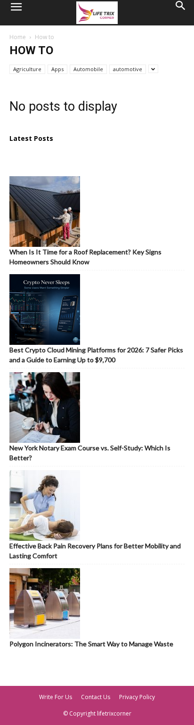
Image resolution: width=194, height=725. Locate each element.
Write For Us (55, 697)
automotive (127, 69)
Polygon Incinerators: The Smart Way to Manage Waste (91, 644)
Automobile (88, 69)
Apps (57, 69)
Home (17, 37)
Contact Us (95, 697)
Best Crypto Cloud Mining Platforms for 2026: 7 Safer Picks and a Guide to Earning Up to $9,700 (96, 355)
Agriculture (27, 69)
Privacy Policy (137, 697)
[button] (16, 12)
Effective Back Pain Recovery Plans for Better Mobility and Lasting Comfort (95, 551)
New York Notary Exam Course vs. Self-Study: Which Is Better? (89, 453)
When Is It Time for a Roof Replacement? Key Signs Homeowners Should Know (85, 257)
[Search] (181, 12)
